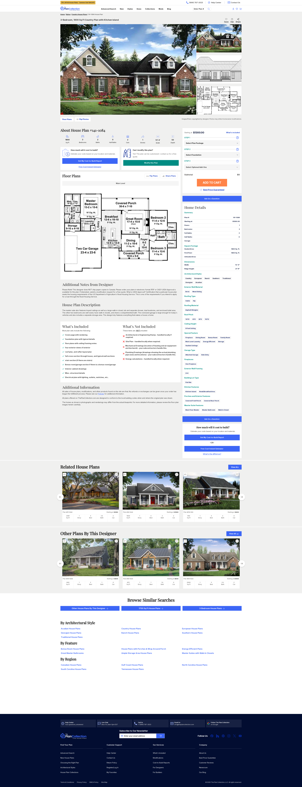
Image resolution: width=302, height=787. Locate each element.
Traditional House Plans (72, 637)
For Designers (158, 767)
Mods (161, 9)
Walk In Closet (223, 410)
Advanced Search (108, 9)
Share (238, 22)
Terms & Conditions (67, 782)
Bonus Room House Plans (72, 649)
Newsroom (203, 767)
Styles (130, 9)
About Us (202, 753)
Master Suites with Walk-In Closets (198, 653)
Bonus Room (212, 337)
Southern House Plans (192, 633)
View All (232, 534)
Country (188, 278)
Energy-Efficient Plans (192, 649)
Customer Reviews (206, 763)
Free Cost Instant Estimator (212, 449)
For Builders (157, 772)
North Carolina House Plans (194, 665)
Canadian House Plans (71, 665)
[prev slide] (60, 497)
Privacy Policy (82, 782)
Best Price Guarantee (207, 758)
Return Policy (112, 763)
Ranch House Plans (130, 633)
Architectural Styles (67, 767)
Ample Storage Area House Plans (136, 653)
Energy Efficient (209, 341)
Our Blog (202, 772)
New (122, 9)
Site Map (104, 782)
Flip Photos (84, 119)
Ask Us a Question (212, 199)
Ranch (207, 278)
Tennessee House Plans (132, 669)
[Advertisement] (151, 695)
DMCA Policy (93, 782)
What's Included (159, 753)
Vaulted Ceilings (191, 345)
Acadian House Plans (70, 628)
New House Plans (67, 758)
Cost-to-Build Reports (161, 763)
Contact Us (111, 758)
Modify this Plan (151, 163)
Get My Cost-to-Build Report (90, 161)
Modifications (158, 758)
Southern (216, 278)
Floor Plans (67, 119)
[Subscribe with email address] (160, 735)
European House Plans (192, 628)
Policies (101, 394)
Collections (150, 9)
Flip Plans (154, 176)
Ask (232, 22)
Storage (221, 341)
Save (226, 22)
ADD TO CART (212, 182)
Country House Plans (79, 14)
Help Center (111, 753)
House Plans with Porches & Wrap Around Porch (143, 649)
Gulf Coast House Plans (132, 665)
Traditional (226, 278)
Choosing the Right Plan (69, 763)
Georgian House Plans (71, 633)
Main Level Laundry (192, 341)
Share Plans (171, 176)
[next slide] (241, 497)
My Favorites (112, 772)
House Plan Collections (69, 772)
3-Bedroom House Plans (210, 608)
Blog (169, 9)
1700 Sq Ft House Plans (149, 608)
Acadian (199, 282)
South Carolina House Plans (73, 669)
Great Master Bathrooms (72, 653)
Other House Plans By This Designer (88, 608)
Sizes (139, 9)
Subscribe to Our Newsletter (133, 731)
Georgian (189, 282)
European (198, 278)
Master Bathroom (208, 410)
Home (62, 14)
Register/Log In (112, 767)
